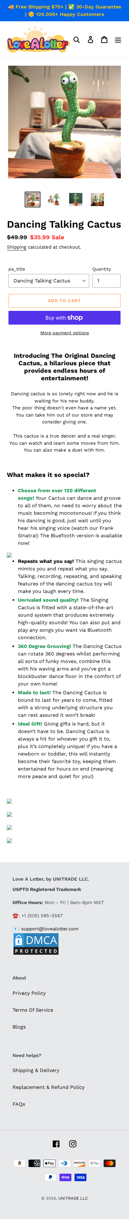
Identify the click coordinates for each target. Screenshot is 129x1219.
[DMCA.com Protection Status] (36, 954)
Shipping (16, 247)
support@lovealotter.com (50, 929)
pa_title (16, 268)
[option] (33, 199)
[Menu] (118, 39)
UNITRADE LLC (73, 1198)
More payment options (64, 332)
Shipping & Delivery (36, 1070)
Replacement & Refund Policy (49, 1087)
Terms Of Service (33, 1010)
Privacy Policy (29, 993)
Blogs (19, 1027)
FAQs (19, 1104)
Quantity (101, 268)
